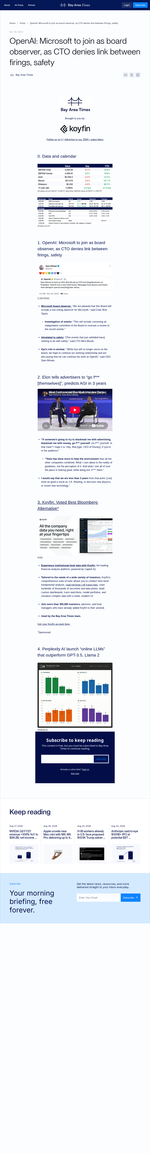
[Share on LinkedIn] (137, 75)
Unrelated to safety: (52, 337)
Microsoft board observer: (56, 306)
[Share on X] (131, 75)
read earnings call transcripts (82, 584)
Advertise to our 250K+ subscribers (84, 139)
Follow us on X (55, 139)
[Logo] (75, 5)
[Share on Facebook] (125, 75)
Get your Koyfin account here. (54, 624)
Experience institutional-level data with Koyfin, (68, 565)
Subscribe (101, 759)
